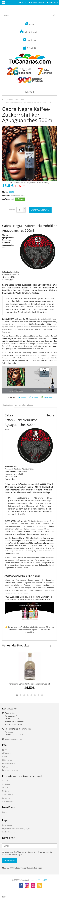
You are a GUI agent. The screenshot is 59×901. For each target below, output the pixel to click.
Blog (6, 767)
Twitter (23, 397)
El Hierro (5, 791)
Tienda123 (43, 880)
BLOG (23, 2)
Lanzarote (6, 798)
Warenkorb (53, 2)
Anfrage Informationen (24, 405)
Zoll (5, 756)
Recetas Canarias (11, 770)
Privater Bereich (37, 2)
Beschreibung (8, 405)
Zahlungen (8, 760)
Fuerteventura (7, 801)
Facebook (35, 397)
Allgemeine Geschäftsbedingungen (16, 828)
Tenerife (5, 781)
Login (4, 812)
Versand (7, 753)
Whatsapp (47, 397)
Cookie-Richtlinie (8, 832)
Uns (5, 750)
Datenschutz (7, 825)
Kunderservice (9, 763)
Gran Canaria (7, 794)
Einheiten (11, 210)
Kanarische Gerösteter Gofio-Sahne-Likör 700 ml (29, 684)
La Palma (5, 787)
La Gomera (6, 784)
